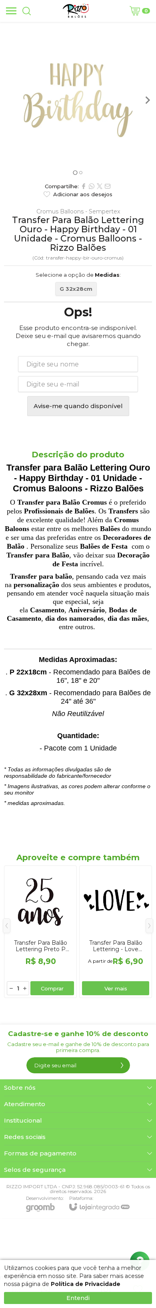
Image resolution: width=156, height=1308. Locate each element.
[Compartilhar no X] (99, 186)
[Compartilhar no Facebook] (83, 186)
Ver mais (115, 988)
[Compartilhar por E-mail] (107, 186)
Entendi (78, 1298)
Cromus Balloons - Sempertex (78, 211)
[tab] (75, 172)
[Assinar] (122, 1065)
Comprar (52, 988)
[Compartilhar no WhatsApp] (91, 186)
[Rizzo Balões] (76, 10)
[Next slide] (147, 100)
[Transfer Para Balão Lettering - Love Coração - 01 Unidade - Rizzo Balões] (116, 932)
